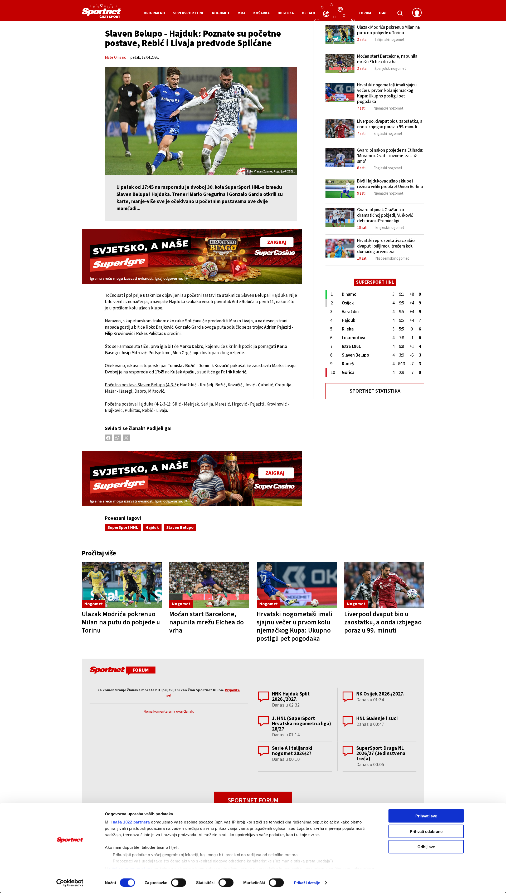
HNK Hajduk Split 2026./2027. (291, 696)
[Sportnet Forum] (122, 672)
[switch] (178, 882)
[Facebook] (108, 438)
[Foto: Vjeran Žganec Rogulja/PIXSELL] (201, 121)
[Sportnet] (101, 13)
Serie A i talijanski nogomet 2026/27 (292, 751)
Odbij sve (426, 847)
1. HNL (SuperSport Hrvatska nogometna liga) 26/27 (301, 724)
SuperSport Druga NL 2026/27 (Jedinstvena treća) (380, 753)
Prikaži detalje (307, 882)
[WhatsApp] (117, 438)
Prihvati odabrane (426, 831)
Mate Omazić (115, 57)
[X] (126, 438)
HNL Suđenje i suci (377, 718)
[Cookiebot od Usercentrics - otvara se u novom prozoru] (70, 883)
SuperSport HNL (123, 527)
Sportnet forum (253, 800)
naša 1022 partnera (131, 822)
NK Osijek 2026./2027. (380, 694)
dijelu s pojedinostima (130, 868)
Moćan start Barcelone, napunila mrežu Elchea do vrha (206, 622)
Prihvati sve (426, 816)
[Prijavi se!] (417, 13)
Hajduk (152, 527)
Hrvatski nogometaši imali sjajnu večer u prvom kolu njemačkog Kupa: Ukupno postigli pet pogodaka (295, 626)
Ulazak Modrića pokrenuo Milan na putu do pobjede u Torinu (121, 622)
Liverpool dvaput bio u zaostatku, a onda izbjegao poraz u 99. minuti (383, 622)
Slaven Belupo (180, 527)
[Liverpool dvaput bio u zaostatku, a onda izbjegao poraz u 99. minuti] (384, 585)
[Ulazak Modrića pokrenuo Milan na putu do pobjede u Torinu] (122, 585)
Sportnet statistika (375, 391)
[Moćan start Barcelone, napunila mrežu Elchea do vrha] (209, 585)
